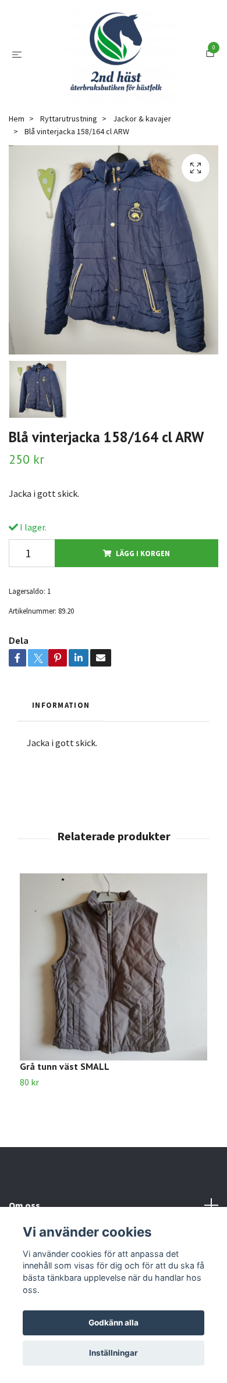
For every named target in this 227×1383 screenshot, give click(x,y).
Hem (16, 160)
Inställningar (113, 1352)
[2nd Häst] (116, 74)
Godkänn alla (113, 1322)
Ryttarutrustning (68, 160)
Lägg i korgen (143, 594)
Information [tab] (61, 746)
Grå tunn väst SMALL (64, 1107)
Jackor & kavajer (142, 160)
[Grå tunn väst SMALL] (113, 1008)
